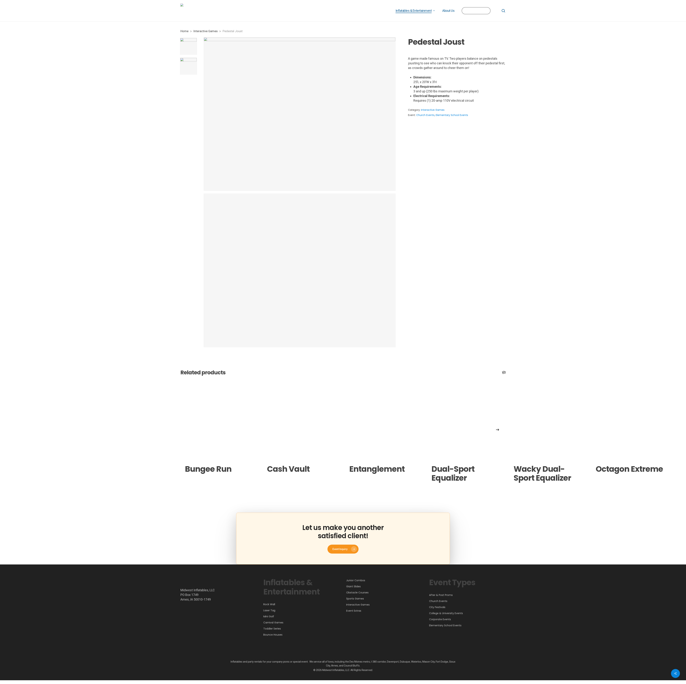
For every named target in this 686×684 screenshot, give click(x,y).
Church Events (425, 115)
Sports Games (355, 598)
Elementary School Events (452, 115)
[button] (343, 549)
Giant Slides (353, 586)
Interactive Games (205, 31)
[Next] (497, 429)
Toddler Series (272, 628)
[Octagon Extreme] (630, 420)
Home (184, 31)
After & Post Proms (441, 595)
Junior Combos (355, 580)
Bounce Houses (272, 634)
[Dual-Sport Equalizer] (466, 420)
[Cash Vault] (302, 420)
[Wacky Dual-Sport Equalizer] (548, 420)
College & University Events (446, 613)
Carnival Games (273, 622)
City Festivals (437, 607)
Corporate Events (440, 619)
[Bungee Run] (219, 420)
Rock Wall (269, 604)
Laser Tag (269, 610)
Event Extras (353, 611)
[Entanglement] (384, 420)
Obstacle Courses (357, 592)
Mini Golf (268, 616)
